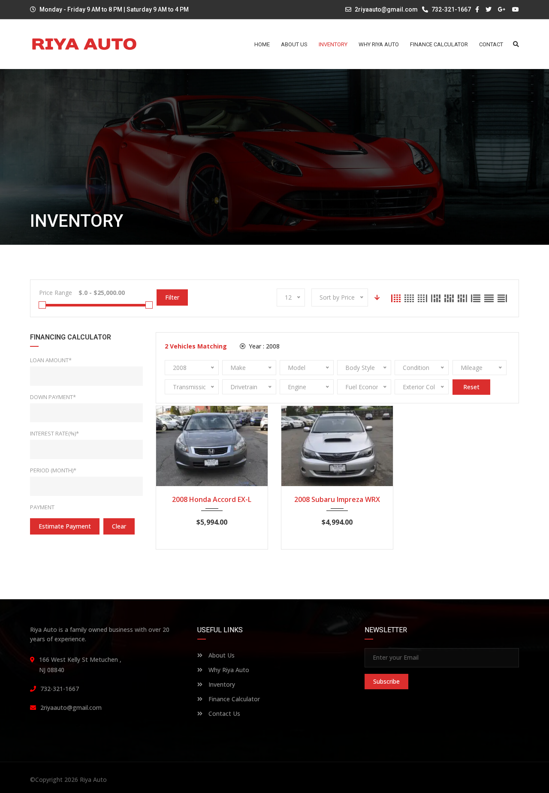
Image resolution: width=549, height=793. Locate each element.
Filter (172, 297)
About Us (221, 655)
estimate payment (65, 526)
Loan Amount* (51, 360)
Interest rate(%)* (54, 433)
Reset (471, 387)
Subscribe (386, 681)
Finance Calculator (233, 699)
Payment (42, 507)
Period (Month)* (53, 470)
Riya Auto (93, 779)
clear (119, 526)
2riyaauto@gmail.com (386, 9)
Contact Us (223, 713)
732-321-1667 (450, 9)
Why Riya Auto (228, 670)
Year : (263, 346)
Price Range (55, 292)
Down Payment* (53, 397)
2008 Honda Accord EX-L (211, 499)
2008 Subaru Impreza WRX (337, 499)
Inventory (221, 684)
